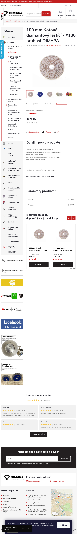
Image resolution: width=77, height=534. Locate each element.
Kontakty (3, 6)
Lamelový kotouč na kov (35, 503)
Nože (10, 183)
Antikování (14, 94)
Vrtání (10, 149)
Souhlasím (63, 525)
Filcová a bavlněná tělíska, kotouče (14, 119)
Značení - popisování (12, 208)
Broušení (11, 37)
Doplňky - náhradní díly (13, 235)
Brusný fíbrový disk (34, 500)
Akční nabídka (13, 242)
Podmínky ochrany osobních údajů (12, 511)
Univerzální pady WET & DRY (16, 68)
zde (52, 526)
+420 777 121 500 (58, 481)
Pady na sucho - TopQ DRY (16, 63)
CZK (70, 6)
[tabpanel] (38, 246)
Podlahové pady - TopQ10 (15, 82)
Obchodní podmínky (9, 507)
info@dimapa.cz (34, 481)
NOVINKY (12, 252)
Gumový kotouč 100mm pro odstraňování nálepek (37, 496)
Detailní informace (61, 104)
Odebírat (64, 459)
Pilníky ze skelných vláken (15, 100)
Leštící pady (12, 52)
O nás (5, 504)
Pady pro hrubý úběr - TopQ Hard (15, 75)
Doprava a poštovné (16, 6)
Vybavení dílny (13, 202)
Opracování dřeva (12, 196)
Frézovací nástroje (11, 162)
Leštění (11, 42)
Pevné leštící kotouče (12, 106)
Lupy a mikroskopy (12, 216)
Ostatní (10, 130)
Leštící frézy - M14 (15, 134)
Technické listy (7, 501)
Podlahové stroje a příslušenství (14, 169)
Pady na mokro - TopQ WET (16, 57)
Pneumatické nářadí (13, 228)
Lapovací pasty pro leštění (15, 47)
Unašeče (11, 137)
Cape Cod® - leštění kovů (13, 125)
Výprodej (11, 247)
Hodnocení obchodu (38, 395)
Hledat (46, 14)
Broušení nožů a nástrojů (14, 189)
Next (73, 218)
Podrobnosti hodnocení (54, 45)
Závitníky (11, 222)
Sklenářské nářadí (12, 155)
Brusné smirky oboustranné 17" (36, 506)
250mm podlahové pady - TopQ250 (15, 89)
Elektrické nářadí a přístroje (14, 176)
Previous (69, 218)
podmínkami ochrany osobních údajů (36, 464)
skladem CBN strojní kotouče (37, 514)
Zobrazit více (38, 434)
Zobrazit (38, 264)
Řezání (10, 143)
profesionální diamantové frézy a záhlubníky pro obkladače (37, 510)
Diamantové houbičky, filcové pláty (14, 113)
